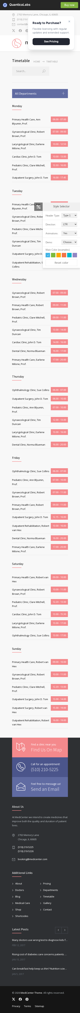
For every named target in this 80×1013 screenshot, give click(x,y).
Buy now (69, 5)
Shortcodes (21, 916)
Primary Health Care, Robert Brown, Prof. (28, 307)
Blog (17, 896)
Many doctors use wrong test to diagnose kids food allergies (40, 940)
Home (36, 61)
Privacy (16, 1006)
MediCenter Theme (31, 992)
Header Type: (53, 215)
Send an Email (45, 789)
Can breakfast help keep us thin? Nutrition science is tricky (40, 968)
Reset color (61, 262)
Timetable (48, 896)
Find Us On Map (46, 750)
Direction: (51, 224)
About (18, 883)
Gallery (47, 903)
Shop (18, 909)
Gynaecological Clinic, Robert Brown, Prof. (28, 133)
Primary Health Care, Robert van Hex (30, 579)
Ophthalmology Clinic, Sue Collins (30, 390)
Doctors (19, 890)
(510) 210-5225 (25, 19)
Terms (27, 1006)
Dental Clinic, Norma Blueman (28, 351)
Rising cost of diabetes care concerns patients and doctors (40, 954)
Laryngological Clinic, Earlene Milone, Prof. (28, 146)
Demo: (49, 242)
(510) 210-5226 (25, 851)
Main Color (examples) (58, 250)
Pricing (47, 883)
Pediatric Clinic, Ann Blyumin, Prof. (28, 409)
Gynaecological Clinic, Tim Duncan (26, 243)
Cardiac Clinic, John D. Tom (26, 156)
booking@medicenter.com (32, 859)
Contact (47, 909)
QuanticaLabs (11, 5)
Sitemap (39, 1006)
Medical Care (22, 903)
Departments (50, 890)
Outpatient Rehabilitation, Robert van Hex (30, 528)
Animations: (52, 233)
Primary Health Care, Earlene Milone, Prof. (28, 361)
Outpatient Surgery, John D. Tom (30, 177)
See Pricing (51, 41)
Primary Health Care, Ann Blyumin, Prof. (26, 121)
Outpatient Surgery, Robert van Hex (29, 710)
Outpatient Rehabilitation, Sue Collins (29, 264)
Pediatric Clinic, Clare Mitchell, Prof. (28, 167)
